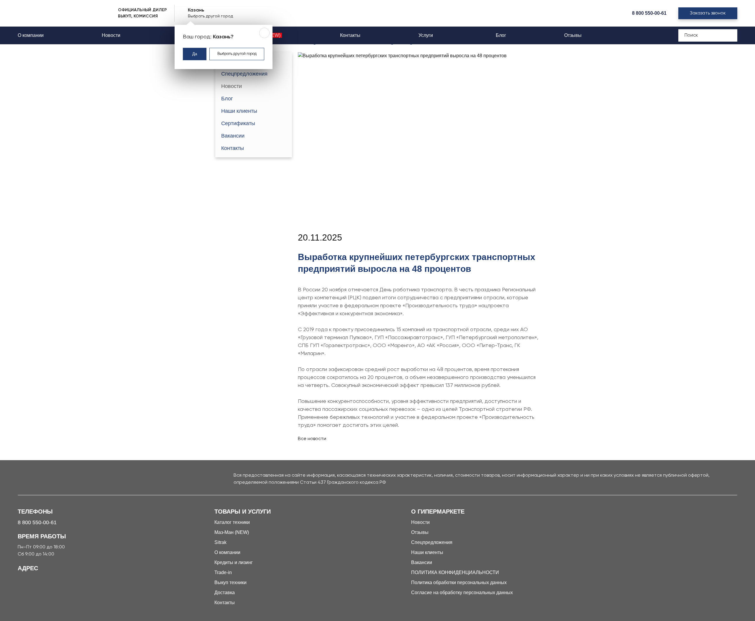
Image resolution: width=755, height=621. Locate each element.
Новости (111, 35)
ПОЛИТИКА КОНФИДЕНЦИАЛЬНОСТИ (455, 572)
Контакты (350, 35)
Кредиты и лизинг (233, 562)
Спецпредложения (244, 74)
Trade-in (223, 572)
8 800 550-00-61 (649, 13)
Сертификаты (238, 123)
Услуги (426, 35)
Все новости (312, 439)
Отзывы (573, 35)
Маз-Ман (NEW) (231, 532)
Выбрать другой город (237, 54)
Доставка (224, 592)
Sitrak (220, 542)
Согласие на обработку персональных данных (462, 592)
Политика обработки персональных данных (459, 582)
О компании (31, 35)
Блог (501, 35)
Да (194, 54)
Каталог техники (232, 522)
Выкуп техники (230, 582)
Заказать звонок (708, 13)
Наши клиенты (239, 111)
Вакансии (232, 136)
